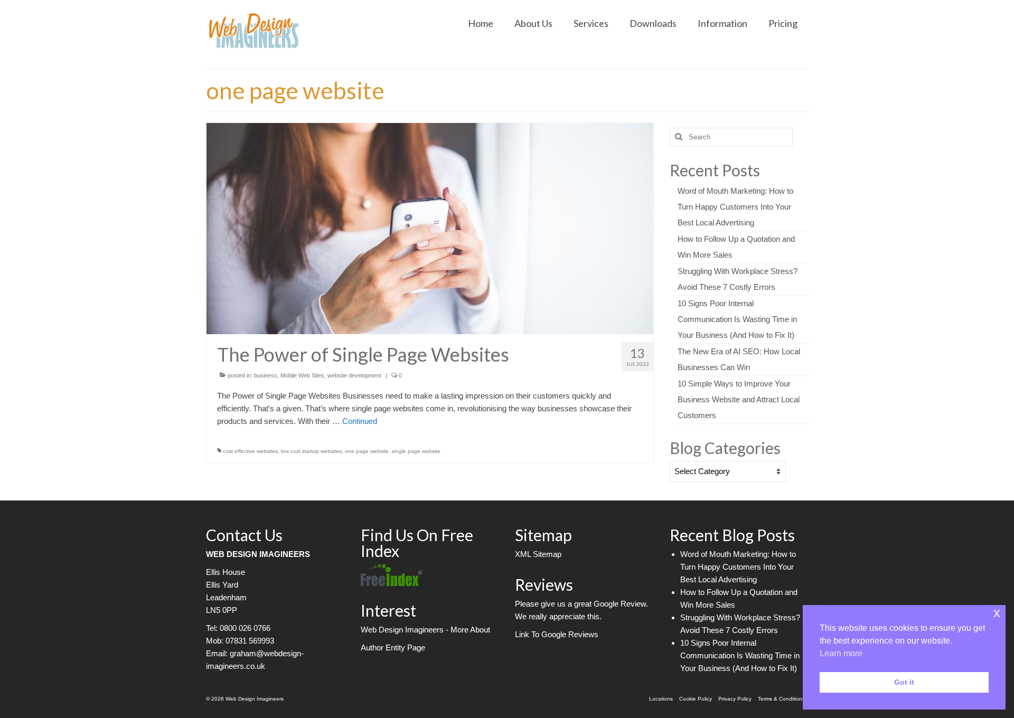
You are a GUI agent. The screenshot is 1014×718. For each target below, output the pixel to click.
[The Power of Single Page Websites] (429, 227)
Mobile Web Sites (302, 375)
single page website (416, 451)
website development (354, 375)
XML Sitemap (538, 554)
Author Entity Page (393, 647)
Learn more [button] (841, 653)
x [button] (996, 613)
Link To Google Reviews (556, 634)
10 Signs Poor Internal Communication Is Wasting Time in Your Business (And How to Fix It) (737, 319)
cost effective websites (250, 451)
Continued (359, 421)
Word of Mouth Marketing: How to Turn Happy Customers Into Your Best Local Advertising (735, 206)
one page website (367, 451)
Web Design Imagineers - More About (425, 629)
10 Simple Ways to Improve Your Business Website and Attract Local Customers (739, 399)
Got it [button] (904, 682)
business (265, 375)
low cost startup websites (311, 451)
